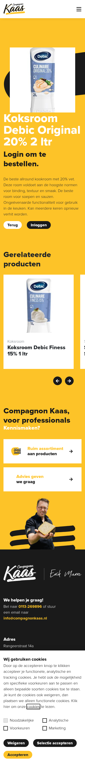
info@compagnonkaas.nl (25, 618)
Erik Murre (65, 573)
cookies (33, 706)
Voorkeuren (20, 728)
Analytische (58, 720)
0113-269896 (30, 606)
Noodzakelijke (22, 720)
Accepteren (17, 754)
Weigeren (16, 743)
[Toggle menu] (79, 9)
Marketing (57, 728)
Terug (12, 225)
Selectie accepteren (55, 743)
